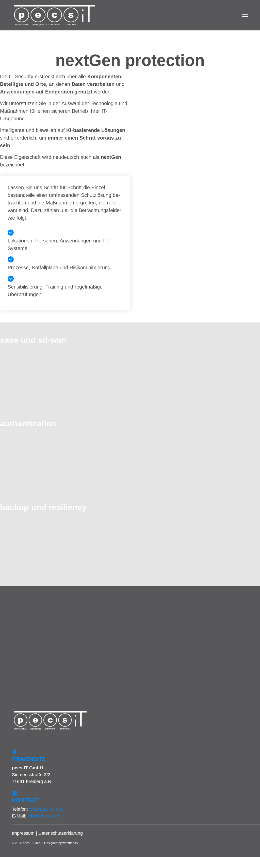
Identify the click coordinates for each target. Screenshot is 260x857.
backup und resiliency (43, 507)
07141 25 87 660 (46, 809)
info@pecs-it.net (43, 815)
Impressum (23, 833)
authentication (28, 423)
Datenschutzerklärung (60, 833)
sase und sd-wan (33, 340)
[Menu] (245, 15)
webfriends (70, 843)
